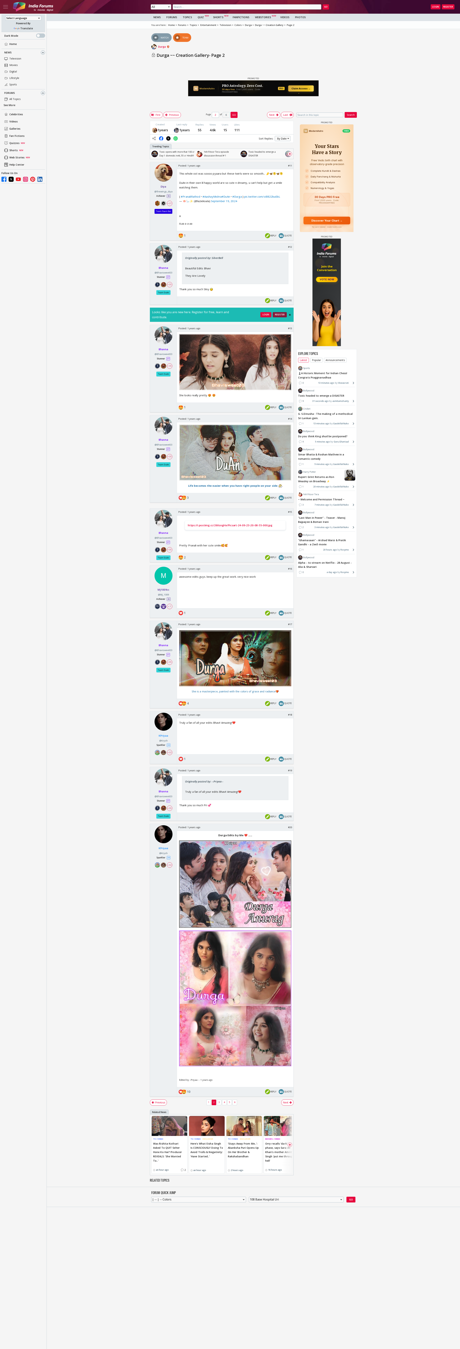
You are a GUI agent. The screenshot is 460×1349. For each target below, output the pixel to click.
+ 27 (169, 203)
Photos (300, 17)
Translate (26, 28)
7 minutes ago (321, 504)
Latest (303, 360)
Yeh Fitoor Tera (311, 494)
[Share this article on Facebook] (161, 138)
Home (13, 44)
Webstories (263, 17)
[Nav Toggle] (5, 7)
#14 (290, 418)
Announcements (335, 360)
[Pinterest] (32, 179)
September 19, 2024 (224, 201)
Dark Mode (11, 35)
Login (435, 6)
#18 (290, 714)
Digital (13, 71)
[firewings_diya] (154, 130)
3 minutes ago (321, 527)
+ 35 (169, 284)
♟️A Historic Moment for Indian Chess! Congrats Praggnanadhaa (322, 375)
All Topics (15, 99)
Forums (9, 93)
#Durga (237, 196)
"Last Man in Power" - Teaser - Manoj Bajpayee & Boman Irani (322, 520)
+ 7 (169, 606)
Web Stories (16, 157)
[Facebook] (3, 179)
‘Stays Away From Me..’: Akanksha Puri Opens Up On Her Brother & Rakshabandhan (243, 1150)
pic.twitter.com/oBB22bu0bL (262, 196)
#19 (290, 770)
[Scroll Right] (290, 154)
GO (326, 6)
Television (15, 58)
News (8, 52)
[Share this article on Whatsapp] (175, 138)
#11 (290, 165)
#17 (290, 624)
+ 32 (169, 752)
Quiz (201, 17)
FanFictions (241, 17)
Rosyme (345, 549)
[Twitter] (11, 179)
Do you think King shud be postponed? (323, 436)
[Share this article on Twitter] (168, 138)
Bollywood (308, 390)
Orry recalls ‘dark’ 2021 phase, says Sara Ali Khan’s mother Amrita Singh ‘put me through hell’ (279, 1152)
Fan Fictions (16, 136)
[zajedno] (176, 130)
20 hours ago (330, 549)
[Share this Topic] (154, 138)
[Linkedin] (39, 179)
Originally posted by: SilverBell (204, 258)
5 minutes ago (322, 441)
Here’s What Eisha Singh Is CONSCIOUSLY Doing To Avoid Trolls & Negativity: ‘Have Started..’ (206, 1150)
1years (163, 130)
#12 (290, 246)
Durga (162, 46)
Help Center (16, 164)
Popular (316, 360)
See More (9, 105)
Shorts (13, 150)
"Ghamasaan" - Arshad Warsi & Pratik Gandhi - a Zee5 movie (322, 542)
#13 (290, 328)
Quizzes (14, 143)
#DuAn (226, 196)
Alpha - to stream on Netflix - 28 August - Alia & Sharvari (325, 565)
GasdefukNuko (341, 423)
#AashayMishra (212, 196)
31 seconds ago (320, 401)
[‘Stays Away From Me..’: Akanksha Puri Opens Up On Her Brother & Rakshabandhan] (244, 1126)
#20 (290, 827)
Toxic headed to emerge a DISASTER (321, 395)
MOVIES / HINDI (272, 1139)
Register (448, 6)
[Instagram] (25, 179)
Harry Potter (309, 471)
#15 (290, 511)
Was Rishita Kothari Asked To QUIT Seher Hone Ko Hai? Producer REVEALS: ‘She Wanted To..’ (167, 1152)
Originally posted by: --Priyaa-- (204, 781)
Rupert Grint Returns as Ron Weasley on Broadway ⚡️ (316, 479)
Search (351, 115)
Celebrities (16, 114)
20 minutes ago (321, 486)
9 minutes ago (321, 464)
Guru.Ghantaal (341, 441)
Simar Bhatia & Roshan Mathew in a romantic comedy (321, 456)
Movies (13, 65)
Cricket (306, 408)
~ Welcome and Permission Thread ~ (321, 499)
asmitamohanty (340, 401)
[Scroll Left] (153, 154)
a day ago (332, 572)
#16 (290, 568)
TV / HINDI (158, 1139)
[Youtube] (18, 179)
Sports (13, 84)
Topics (187, 17)
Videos (13, 121)
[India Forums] (33, 7)
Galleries (14, 129)
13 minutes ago (326, 382)
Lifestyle (14, 78)
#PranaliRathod (190, 196)
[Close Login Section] (289, 314)
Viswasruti (343, 382)
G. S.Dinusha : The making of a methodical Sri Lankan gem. (325, 416)
